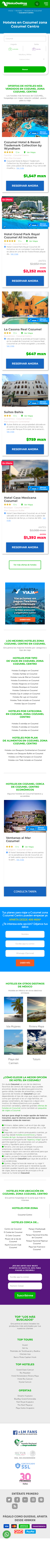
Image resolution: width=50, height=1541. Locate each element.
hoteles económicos (25, 1135)
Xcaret (25, 1345)
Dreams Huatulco (25, 1396)
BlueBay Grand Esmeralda (25, 1399)
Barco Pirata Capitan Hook (25, 1357)
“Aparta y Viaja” (34, 1139)
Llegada (13, 44)
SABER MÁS (25, 963)
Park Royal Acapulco (25, 1402)
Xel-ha (25, 1348)
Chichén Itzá (25, 1354)
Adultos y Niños (25, 54)
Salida (36, 44)
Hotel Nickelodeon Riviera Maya (25, 1376)
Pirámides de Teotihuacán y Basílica (25, 1351)
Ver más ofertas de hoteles (25, 565)
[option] (25, 848)
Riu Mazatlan (25, 1373)
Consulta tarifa (25, 891)
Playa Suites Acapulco (25, 1408)
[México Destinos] (14, 4)
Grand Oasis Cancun (25, 1370)
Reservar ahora (25, 185)
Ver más (20, 168)
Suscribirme (25, 1295)
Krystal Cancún (25, 1382)
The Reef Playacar (25, 1405)
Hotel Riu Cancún (25, 1379)
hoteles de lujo (9, 1137)
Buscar (25, 69)
